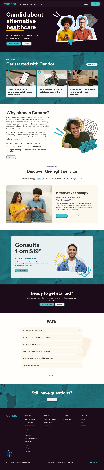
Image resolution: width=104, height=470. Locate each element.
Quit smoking (29, 422)
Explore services (13, 43)
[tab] (28, 179)
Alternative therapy (31, 419)
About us (11, 157)
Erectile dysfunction (31, 438)
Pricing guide (48, 422)
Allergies (27, 448)
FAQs (82, 422)
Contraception (29, 425)
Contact (83, 425)
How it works (24, 4)
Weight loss (28, 445)
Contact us (52, 400)
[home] (10, 4)
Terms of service (60, 462)
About (83, 419)
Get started (61, 216)
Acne (26, 432)
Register (26, 43)
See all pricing (21, 270)
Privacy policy (50, 462)
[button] (34, 4)
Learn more (92, 64)
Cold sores (28, 435)
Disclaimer (70, 462)
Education (47, 425)
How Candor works (50, 419)
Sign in (86, 4)
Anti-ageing (28, 441)
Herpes (27, 429)
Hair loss (28, 451)
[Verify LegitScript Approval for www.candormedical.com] (9, 453)
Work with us (67, 419)
